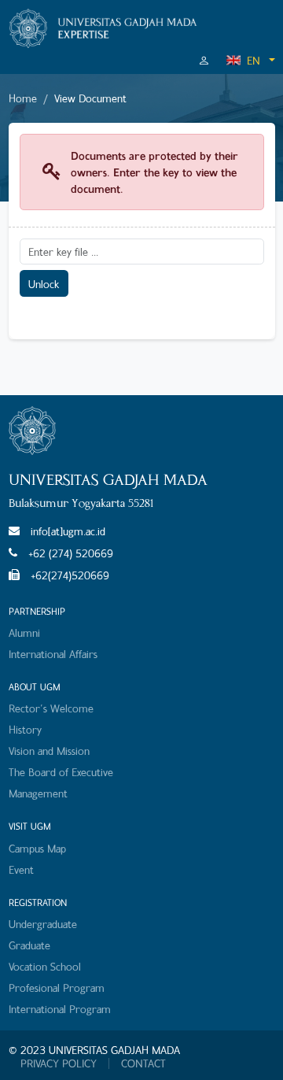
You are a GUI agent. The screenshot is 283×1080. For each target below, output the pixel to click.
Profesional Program (57, 987)
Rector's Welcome (51, 708)
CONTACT (143, 1063)
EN (253, 60)
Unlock (43, 283)
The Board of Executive (61, 772)
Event (21, 869)
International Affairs (53, 653)
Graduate (29, 945)
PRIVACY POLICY (58, 1063)
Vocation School (45, 966)
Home (23, 98)
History (25, 729)
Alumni (24, 632)
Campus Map (37, 848)
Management (38, 793)
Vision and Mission (49, 750)
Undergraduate (43, 923)
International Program (60, 1008)
